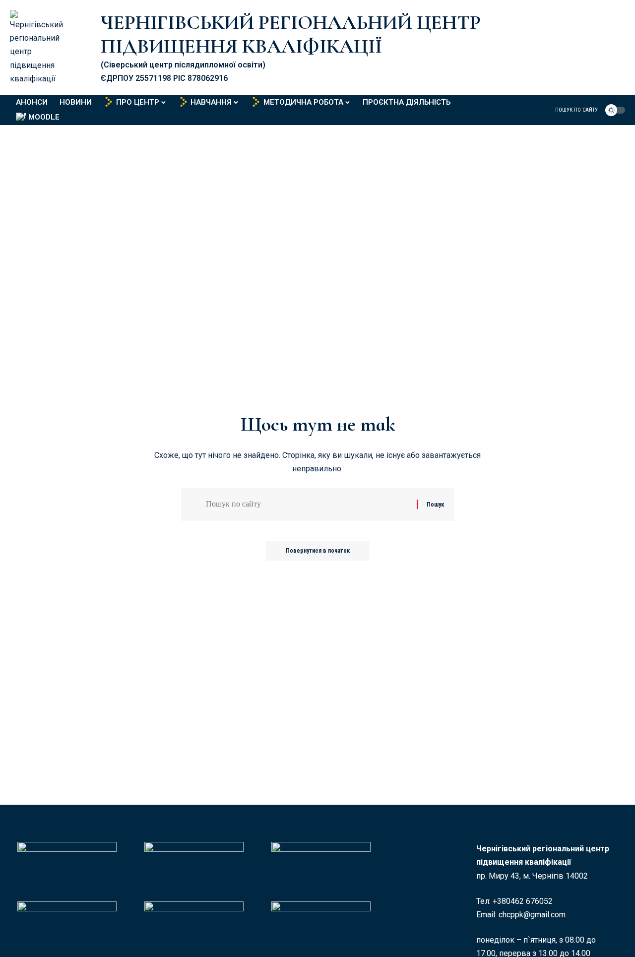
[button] (570, 110)
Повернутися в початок (318, 550)
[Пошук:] (307, 504)
